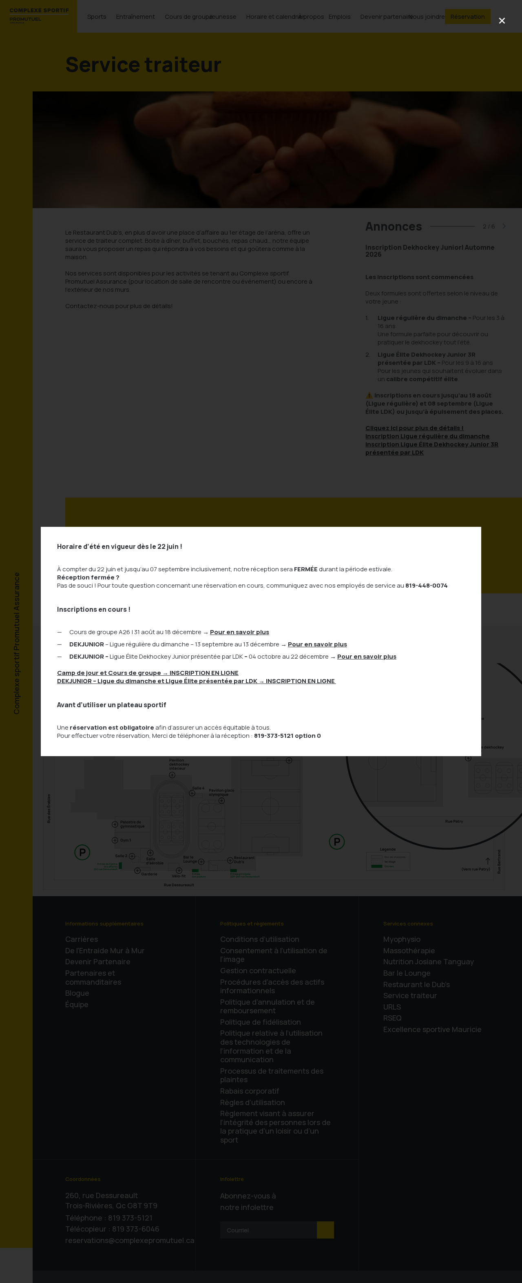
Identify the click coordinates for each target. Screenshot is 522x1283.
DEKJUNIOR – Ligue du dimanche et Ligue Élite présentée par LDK (196, 681)
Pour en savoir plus (239, 632)
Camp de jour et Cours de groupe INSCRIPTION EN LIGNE (148, 672)
